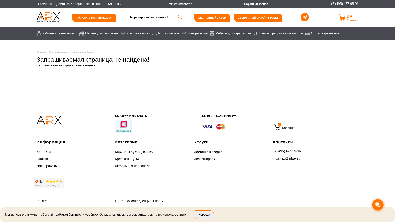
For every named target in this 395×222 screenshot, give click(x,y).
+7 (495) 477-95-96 (287, 151)
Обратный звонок (256, 4)
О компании (45, 4)
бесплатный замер (212, 17)
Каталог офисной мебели (94, 18)
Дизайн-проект (205, 159)
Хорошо (204, 214)
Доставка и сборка (69, 4)
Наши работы (95, 4)
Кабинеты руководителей (134, 152)
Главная (42, 52)
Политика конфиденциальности (139, 201)
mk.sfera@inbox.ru (286, 158)
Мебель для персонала (132, 166)
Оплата (42, 159)
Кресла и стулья (127, 159)
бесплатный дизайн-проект (258, 17)
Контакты (115, 4)
